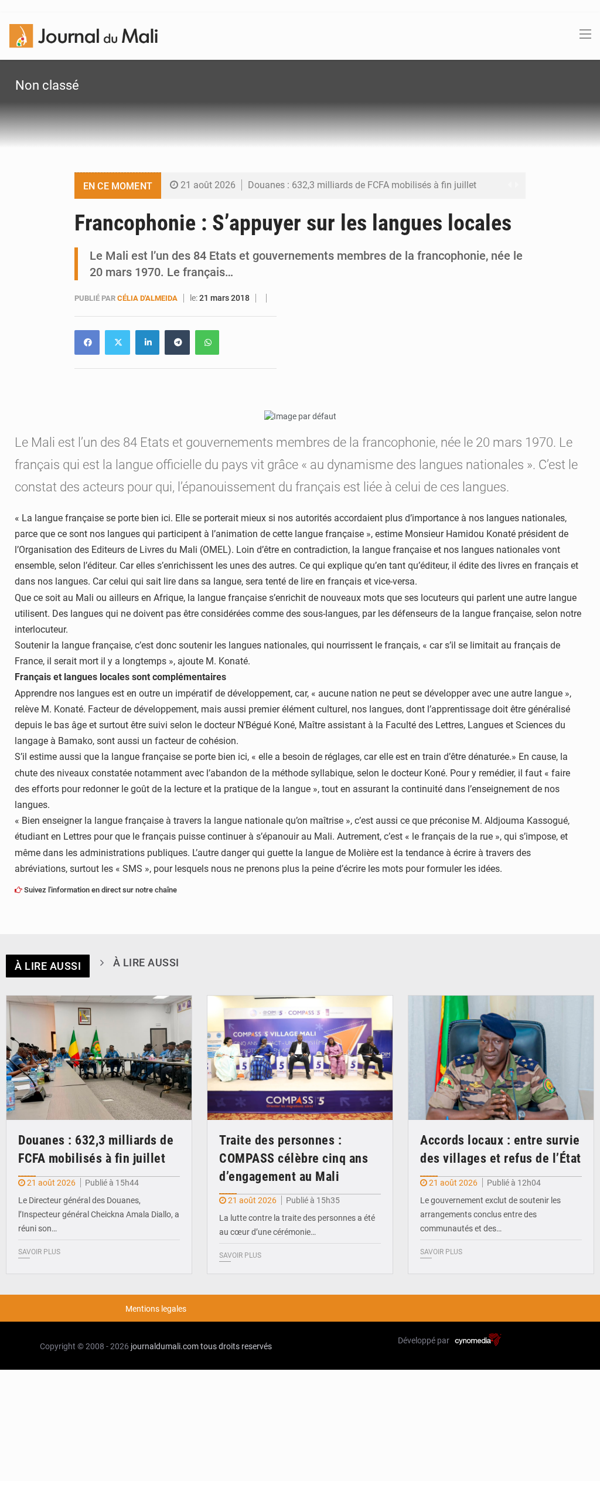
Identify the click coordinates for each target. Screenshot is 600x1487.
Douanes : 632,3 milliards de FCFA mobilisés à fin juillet (362, 185)
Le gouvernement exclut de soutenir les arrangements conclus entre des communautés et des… (490, 1214)
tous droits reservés (236, 1346)
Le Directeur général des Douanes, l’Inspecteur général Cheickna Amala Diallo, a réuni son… (98, 1214)
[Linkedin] (87, 342)
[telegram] (177, 342)
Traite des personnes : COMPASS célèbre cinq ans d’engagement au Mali (293, 1158)
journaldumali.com (165, 1346)
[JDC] (83, 35)
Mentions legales (155, 1308)
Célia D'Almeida (148, 298)
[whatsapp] (207, 342)
